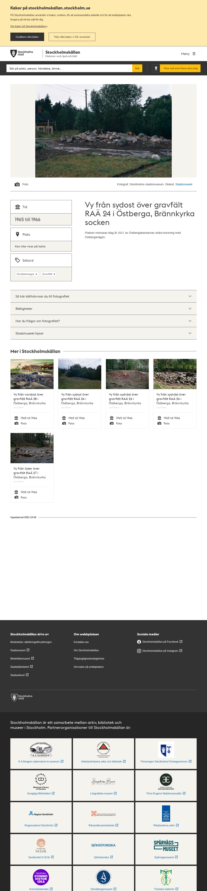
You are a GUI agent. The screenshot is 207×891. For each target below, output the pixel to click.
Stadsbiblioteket (19, 666)
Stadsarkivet (17, 675)
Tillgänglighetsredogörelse (89, 658)
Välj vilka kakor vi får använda (72, 36)
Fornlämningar (25, 274)
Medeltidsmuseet (20, 658)
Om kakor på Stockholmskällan (28, 26)
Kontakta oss (81, 642)
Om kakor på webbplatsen (89, 666)
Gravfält (47, 274)
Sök (137, 68)
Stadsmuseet (183, 184)
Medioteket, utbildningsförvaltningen (31, 642)
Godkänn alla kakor (27, 36)
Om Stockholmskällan (86, 650)
